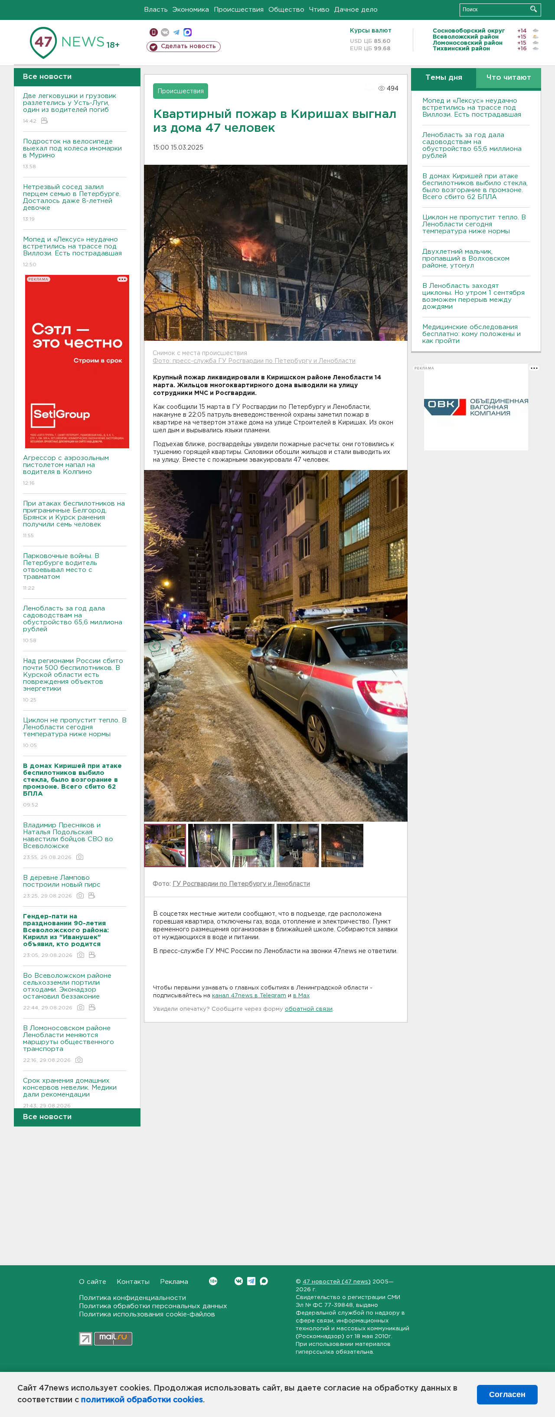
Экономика (191, 10)
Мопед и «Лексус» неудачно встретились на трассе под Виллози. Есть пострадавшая (72, 252)
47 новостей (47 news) (337, 1282)
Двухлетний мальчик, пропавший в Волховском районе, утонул (465, 258)
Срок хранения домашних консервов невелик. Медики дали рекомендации (70, 1093)
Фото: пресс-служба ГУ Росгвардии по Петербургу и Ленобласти (254, 361)
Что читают (508, 78)
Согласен (507, 1394)
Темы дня (443, 78)
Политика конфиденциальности (132, 1298)
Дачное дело (356, 10)
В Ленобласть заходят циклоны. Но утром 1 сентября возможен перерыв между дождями (473, 296)
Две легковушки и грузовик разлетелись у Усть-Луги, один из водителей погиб (69, 108)
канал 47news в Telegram (249, 995)
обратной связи (309, 1009)
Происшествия (239, 10)
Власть (156, 10)
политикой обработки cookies (142, 1400)
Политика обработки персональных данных (153, 1306)
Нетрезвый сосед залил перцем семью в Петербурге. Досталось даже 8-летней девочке (72, 203)
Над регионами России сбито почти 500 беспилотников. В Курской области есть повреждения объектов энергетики (73, 680)
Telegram (251, 1281)
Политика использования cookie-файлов (147, 1314)
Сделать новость (188, 46)
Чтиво (319, 10)
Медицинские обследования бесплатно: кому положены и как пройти (471, 334)
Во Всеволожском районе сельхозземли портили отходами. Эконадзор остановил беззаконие (67, 991)
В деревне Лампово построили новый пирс (62, 886)
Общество (286, 10)
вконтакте (165, 32)
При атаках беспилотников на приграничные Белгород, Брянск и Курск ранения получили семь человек (74, 519)
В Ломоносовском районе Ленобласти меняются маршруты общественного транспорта (68, 1044)
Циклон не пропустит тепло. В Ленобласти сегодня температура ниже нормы (75, 733)
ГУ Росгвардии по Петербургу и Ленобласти (241, 884)
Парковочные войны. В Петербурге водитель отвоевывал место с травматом (61, 572)
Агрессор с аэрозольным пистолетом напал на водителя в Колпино (66, 470)
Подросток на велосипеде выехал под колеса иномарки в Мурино (72, 154)
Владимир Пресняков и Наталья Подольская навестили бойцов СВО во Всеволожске (68, 841)
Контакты (133, 1282)
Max (264, 1281)
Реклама (174, 1282)
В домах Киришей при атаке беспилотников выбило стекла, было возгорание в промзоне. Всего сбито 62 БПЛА (475, 186)
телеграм (176, 32)
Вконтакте (239, 1281)
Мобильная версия (154, 32)
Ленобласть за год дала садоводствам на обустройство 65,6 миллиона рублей (72, 624)
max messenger (187, 32)
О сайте (92, 1282)
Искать (533, 9)
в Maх (301, 995)
